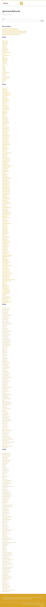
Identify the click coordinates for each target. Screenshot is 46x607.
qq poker (22, 598)
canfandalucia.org (5, 260)
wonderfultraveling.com (6, 372)
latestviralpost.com (5, 509)
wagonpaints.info (5, 220)
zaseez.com (4, 102)
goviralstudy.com (5, 426)
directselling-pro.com (6, 292)
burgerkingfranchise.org (6, 496)
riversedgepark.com (5, 100)
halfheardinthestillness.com (7, 403)
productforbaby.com (6, 502)
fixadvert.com (4, 325)
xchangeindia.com (5, 268)
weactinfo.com (5, 525)
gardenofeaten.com (5, 513)
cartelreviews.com (5, 145)
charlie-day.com (5, 536)
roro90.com (4, 464)
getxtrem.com (4, 523)
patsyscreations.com (5, 108)
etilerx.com (4, 204)
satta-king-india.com (6, 158)
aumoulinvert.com (5, 417)
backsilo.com (4, 549)
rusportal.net (4, 473)
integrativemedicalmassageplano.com (8, 542)
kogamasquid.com (5, 440)
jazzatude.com (4, 352)
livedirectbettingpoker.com (7, 538)
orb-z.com (4, 503)
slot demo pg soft (5, 78)
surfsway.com (4, 147)
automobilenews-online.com (7, 273)
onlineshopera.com (5, 118)
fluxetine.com (4, 407)
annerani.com (4, 351)
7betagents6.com (5, 164)
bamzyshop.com (5, 249)
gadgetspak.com (5, 168)
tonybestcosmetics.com (6, 281)
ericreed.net (4, 405)
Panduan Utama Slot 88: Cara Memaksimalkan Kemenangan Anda (14, 32)
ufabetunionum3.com (6, 187)
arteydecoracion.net (5, 391)
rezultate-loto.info (5, 180)
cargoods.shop (4, 479)
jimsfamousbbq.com (6, 308)
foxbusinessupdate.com (6, 539)
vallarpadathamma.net (6, 497)
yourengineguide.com (6, 262)
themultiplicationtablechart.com (8, 442)
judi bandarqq (4, 60)
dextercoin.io (4, 444)
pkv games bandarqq (5, 55)
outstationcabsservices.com (7, 265)
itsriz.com (4, 477)
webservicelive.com (5, 302)
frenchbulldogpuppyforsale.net (7, 439)
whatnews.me (4, 226)
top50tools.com (5, 346)
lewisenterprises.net (5, 121)
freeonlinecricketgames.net (7, 377)
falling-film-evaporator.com (7, 555)
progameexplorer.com (6, 289)
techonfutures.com (5, 252)
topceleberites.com (5, 184)
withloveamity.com (5, 129)
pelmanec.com (4, 457)
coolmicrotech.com (5, 269)
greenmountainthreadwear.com (7, 559)
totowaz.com (4, 565)
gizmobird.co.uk (5, 312)
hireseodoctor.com (5, 171)
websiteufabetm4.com (6, 197)
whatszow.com (5, 138)
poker (3, 597)
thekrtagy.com (4, 266)
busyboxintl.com (5, 490)
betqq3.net (4, 410)
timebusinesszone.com (6, 585)
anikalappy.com (5, 200)
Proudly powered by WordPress (28, 604)
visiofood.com (4, 239)
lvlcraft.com (4, 151)
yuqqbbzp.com (5, 162)
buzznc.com (4, 282)
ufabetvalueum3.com (6, 188)
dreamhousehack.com (6, 270)
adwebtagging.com (5, 572)
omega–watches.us (5, 320)
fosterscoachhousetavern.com (7, 505)
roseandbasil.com (5, 397)
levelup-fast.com (5, 174)
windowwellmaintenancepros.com (8, 590)
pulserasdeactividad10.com (7, 430)
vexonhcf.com (4, 329)
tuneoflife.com (4, 588)
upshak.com (4, 548)
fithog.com (4, 393)
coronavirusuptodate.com (7, 165)
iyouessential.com (5, 128)
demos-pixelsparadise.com (7, 331)
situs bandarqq (4, 48)
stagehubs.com (4, 87)
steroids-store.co (5, 390)
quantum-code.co (5, 224)
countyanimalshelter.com (6, 571)
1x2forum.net (4, 89)
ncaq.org (3, 115)
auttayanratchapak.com (6, 492)
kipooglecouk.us (5, 414)
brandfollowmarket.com (6, 568)
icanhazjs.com (4, 423)
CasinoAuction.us (5, 413)
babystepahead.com (5, 575)
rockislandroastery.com (6, 291)
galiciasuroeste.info (5, 362)
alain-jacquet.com (5, 484)
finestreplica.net (5, 206)
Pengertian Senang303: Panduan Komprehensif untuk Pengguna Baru (14, 31)
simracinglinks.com (5, 335)
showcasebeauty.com (6, 339)
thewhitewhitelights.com (6, 398)
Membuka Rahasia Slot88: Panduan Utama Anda (11, 34)
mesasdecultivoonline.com (7, 506)
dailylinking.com (5, 124)
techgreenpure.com (5, 142)
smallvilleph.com (5, 361)
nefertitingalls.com (5, 106)
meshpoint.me (4, 487)
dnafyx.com (4, 125)
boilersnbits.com (5, 507)
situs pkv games (5, 40)
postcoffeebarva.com (6, 493)
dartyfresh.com (5, 119)
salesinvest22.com (5, 233)
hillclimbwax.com (5, 579)
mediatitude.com (5, 332)
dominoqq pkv (5, 59)
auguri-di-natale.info (5, 318)
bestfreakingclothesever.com (7, 554)
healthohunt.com (5, 209)
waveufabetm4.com (5, 194)
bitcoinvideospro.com (6, 481)
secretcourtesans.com (6, 92)
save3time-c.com (5, 328)
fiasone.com (4, 532)
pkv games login (5, 42)
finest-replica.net (5, 229)
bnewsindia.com (5, 246)
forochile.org (4, 369)
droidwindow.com (5, 240)
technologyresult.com (6, 135)
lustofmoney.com (5, 584)
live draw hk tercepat (6, 76)
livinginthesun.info (5, 476)
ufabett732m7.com (5, 237)
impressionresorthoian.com (7, 552)
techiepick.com (5, 247)
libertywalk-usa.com (5, 309)
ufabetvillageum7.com (6, 191)
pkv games (4, 62)
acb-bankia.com (5, 545)
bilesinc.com (4, 357)
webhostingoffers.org (6, 136)
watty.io (3, 474)
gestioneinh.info (5, 230)
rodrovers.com (4, 155)
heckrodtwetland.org (6, 401)
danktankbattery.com (6, 533)
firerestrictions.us (5, 380)
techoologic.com (5, 253)
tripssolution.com (5, 157)
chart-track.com (5, 371)
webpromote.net (5, 388)
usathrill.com (4, 258)
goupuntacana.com (5, 99)
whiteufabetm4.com (6, 198)
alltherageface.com (5, 286)
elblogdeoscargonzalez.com (7, 387)
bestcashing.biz (5, 378)
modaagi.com (4, 359)
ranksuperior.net (5, 574)
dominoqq (4, 46)
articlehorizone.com (5, 161)
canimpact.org (4, 424)
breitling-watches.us (5, 322)
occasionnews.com (5, 582)
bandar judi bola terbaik (6, 52)
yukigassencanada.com (6, 160)
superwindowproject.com (7, 420)
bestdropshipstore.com (6, 144)
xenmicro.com (4, 116)
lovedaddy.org (4, 541)
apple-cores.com (5, 429)
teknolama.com (5, 500)
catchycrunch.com (5, 103)
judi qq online (4, 45)
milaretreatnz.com (5, 358)
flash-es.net (4, 546)
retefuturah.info (5, 210)
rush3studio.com (5, 463)
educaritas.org (4, 111)
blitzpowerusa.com (5, 512)
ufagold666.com (5, 243)
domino (3, 81)
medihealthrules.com (6, 256)
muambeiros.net (5, 382)
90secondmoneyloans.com (7, 152)
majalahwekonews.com (6, 454)
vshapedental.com (5, 259)
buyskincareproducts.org (6, 437)
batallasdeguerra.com (6, 364)
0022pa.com (4, 354)
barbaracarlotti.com (5, 431)
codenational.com (5, 288)
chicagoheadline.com (6, 95)
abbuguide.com (5, 134)
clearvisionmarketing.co (6, 223)
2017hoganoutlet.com (6, 456)
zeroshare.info (4, 355)
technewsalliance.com (6, 213)
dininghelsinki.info (5, 201)
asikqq (3, 65)
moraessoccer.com (5, 368)
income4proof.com (5, 109)
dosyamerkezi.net (5, 336)
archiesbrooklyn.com (6, 381)
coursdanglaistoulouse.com (7, 315)
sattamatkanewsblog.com (6, 562)
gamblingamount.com (6, 578)
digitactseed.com (5, 149)
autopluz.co (4, 326)
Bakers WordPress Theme (39, 604)
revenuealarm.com (5, 294)
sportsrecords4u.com (6, 183)
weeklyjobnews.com (6, 569)
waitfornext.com (5, 221)
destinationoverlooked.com (7, 577)
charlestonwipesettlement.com (7, 566)
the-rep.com (4, 348)
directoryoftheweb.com (6, 460)
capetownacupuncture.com (7, 480)
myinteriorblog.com (5, 245)
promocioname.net (5, 374)
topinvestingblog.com (6, 345)
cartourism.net (4, 427)
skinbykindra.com (5, 285)
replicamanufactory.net (6, 178)
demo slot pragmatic (5, 72)
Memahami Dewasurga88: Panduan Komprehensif (11, 30)
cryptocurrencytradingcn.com (7, 564)
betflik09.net (4, 113)
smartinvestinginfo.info (6, 211)
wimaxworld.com (5, 375)
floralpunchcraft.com (6, 530)
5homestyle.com (5, 447)
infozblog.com (4, 384)
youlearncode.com (5, 131)
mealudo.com (4, 535)
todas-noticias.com (5, 470)
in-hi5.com (4, 467)
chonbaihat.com (5, 385)
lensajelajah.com (5, 112)
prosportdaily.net (5, 232)
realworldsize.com (5, 499)
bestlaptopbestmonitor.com (7, 394)
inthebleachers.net (5, 434)
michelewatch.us (5, 319)
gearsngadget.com (5, 170)
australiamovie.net (5, 310)
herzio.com (4, 466)
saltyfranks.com (5, 349)
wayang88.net (4, 196)
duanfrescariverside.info (6, 203)
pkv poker (30, 598)
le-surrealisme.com (5, 338)
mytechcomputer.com (6, 298)
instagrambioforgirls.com (6, 519)
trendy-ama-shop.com (6, 236)
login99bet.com (5, 90)
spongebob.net (4, 489)
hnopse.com (4, 581)
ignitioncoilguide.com (6, 296)
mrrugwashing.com (5, 543)
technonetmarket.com (6, 214)
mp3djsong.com (5, 313)
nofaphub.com (5, 105)
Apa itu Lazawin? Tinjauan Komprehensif (9, 28)
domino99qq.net (5, 458)
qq (2, 82)
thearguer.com (4, 528)
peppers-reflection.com (6, 587)
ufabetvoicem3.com (5, 193)
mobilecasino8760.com (6, 408)
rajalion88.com (5, 98)
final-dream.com (5, 227)
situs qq (3, 56)
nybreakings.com (5, 263)
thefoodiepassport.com (6, 418)
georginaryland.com (5, 395)
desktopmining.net (5, 433)
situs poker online (5, 49)
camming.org (4, 96)
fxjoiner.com (4, 283)
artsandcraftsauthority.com (7, 301)
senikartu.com (4, 471)
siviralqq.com (4, 551)
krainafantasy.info (5, 469)
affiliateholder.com (5, 591)
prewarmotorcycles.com (6, 333)
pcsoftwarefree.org (5, 122)
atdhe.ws (3, 400)
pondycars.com (5, 250)
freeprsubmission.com (6, 242)
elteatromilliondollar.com (6, 494)
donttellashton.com (5, 461)
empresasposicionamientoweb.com (8, 279)
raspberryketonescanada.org (7, 255)
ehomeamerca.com (5, 139)
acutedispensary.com (6, 561)
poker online (4, 73)
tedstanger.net (4, 216)
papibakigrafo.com (5, 421)
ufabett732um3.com (6, 217)
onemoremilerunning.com (7, 516)
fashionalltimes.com (5, 275)
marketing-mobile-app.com (7, 529)
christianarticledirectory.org (7, 446)
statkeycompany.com (6, 342)
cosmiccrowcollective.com (7, 483)
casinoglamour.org (5, 443)
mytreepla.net (4, 175)
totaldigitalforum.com (6, 276)
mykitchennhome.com (6, 416)
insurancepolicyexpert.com (7, 341)
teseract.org (4, 234)
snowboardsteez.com (6, 518)
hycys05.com (4, 515)
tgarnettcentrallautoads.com (7, 323)
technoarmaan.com (5, 278)
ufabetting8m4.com (5, 185)
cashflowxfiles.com (5, 520)
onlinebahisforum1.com (6, 93)
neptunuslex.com (5, 316)
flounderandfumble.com (6, 207)
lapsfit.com (4, 172)
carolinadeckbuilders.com (7, 344)
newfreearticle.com (5, 510)
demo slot (4, 68)
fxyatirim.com (4, 132)
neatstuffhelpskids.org (6, 367)
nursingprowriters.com (6, 558)
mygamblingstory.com (6, 453)
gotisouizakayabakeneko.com (7, 486)
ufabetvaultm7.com (5, 190)
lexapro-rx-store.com (6, 436)
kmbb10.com (4, 522)
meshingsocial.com (5, 526)
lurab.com (4, 295)
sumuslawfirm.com (5, 556)
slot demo (4, 53)
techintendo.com (5, 141)
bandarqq (4, 66)
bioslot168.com (5, 299)
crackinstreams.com (5, 167)
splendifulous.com (5, 181)
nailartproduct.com (5, 148)
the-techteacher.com (6, 272)
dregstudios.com (5, 365)
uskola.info (4, 219)
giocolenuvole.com (5, 126)
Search (3, 19)
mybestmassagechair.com (6, 404)
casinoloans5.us (5, 411)
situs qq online (4, 50)
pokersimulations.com (6, 177)
